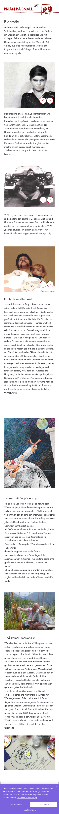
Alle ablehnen (16, 804)
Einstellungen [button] (29, 809)
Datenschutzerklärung (27, 797)
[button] (47, 9)
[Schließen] (55, 788)
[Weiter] (50, 100)
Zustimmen (44, 804)
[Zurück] (43, 100)
